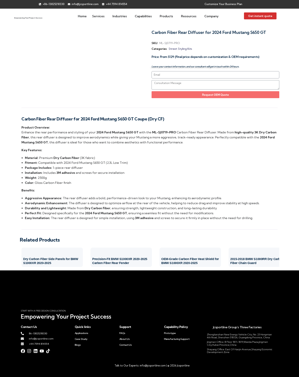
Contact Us (125, 344)
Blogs (78, 344)
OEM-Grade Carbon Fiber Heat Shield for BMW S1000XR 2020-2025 (190, 261)
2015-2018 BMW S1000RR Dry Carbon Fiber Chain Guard (257, 261)
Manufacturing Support (177, 339)
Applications (81, 333)
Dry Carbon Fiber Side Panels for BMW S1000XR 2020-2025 (50, 261)
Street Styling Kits (180, 48)
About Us (124, 339)
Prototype (170, 333)
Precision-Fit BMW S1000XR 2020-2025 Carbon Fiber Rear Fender (119, 261)
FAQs (122, 333)
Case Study (81, 339)
